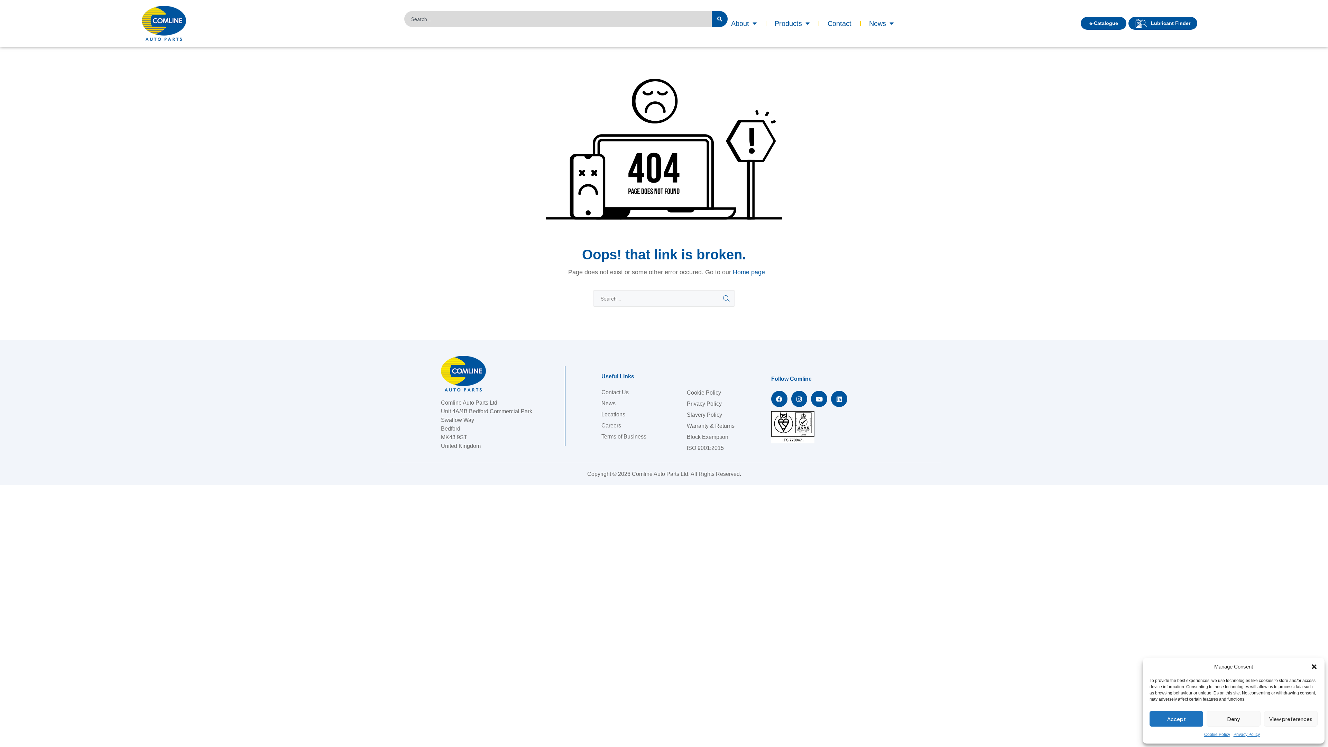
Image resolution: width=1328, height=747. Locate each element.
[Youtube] (819, 399)
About (740, 23)
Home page (749, 272)
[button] (1314, 666)
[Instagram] (799, 399)
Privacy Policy (1247, 734)
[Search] (720, 19)
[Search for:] (664, 299)
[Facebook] (779, 399)
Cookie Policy (1217, 734)
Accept (1176, 719)
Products (788, 23)
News (877, 23)
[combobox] (558, 19)
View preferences (1290, 719)
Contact (839, 23)
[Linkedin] (839, 399)
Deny (1233, 719)
